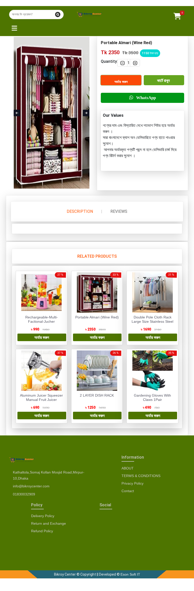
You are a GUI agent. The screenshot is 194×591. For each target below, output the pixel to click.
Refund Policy (42, 531)
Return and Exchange (48, 523)
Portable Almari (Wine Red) (97, 317)
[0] (177, 14)
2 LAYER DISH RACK (97, 395)
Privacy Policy (132, 483)
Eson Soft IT (130, 574)
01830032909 (24, 494)
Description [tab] (80, 212)
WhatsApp (144, 97)
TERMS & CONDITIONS (141, 476)
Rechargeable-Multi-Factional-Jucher (41, 319)
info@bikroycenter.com (31, 486)
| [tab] (101, 211)
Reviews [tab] (118, 212)
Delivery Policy (42, 516)
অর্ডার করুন (121, 82)
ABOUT (128, 468)
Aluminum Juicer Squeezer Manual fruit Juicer (41, 397)
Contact (128, 491)
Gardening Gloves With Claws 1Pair (152, 397)
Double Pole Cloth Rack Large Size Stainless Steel (152, 319)
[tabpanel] (97, 347)
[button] (13, 27)
